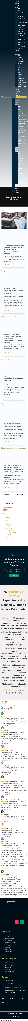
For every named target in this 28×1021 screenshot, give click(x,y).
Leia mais (13, 896)
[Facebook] (6, 922)
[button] (13, 97)
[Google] (22, 922)
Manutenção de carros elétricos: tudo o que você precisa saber (13, 336)
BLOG (17, 88)
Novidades (9, 526)
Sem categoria (10, 538)
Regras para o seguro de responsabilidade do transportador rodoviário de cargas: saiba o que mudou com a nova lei (13, 469)
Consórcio (8, 519)
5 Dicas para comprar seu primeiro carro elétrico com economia (13, 378)
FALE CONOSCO (17, 94)
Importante (9, 524)
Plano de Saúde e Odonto (20, 67)
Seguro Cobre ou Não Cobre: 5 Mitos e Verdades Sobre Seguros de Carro (14, 247)
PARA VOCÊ (17, 6)
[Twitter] (11, 922)
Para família (9, 528)
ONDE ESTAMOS (17, 90)
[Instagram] (17, 922)
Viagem (8, 539)
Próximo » (21, 494)
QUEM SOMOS (17, 2)
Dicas (7, 521)
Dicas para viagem (11, 522)
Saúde (7, 536)
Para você (8, 534)
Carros (8, 517)
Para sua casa (10, 530)
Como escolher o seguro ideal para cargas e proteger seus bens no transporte (14, 424)
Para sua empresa (11, 532)
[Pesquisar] (5, 510)
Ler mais (6, 264)
